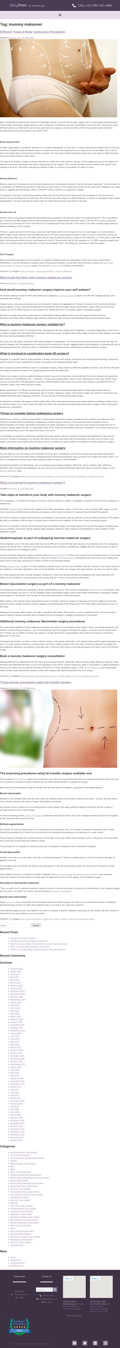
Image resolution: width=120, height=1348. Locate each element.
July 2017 (14, 1089)
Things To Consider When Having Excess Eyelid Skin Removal (37, 949)
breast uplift (60, 476)
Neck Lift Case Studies (20, 1225)
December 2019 (17, 1025)
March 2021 (15, 982)
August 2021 (15, 971)
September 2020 (17, 999)
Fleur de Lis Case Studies (21, 1205)
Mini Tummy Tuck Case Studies (24, 1220)
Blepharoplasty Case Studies (23, 1163)
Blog (11, 271)
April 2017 (14, 1095)
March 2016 (15, 1115)
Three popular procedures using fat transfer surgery (35, 682)
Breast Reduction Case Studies (24, 1186)
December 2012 (17, 1134)
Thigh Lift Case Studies (20, 1242)
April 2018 (14, 1075)
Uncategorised (16, 1245)
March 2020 (15, 1016)
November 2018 (17, 1058)
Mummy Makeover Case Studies (24, 1222)
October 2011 (16, 1140)
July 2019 (14, 1036)
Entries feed (15, 1260)
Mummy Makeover (8, 471)
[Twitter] (84, 1343)
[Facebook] (74, 1343)
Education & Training (19, 1197)
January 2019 (16, 1053)
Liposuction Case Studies (21, 1211)
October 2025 (16, 968)
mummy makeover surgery (87, 676)
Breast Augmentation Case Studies (25, 1175)
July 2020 (14, 1005)
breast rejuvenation (34, 815)
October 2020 (16, 996)
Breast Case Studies (19, 1180)
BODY (12, 1169)
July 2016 (14, 1106)
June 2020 (15, 1008)
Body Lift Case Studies (20, 1172)
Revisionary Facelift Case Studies (25, 1236)
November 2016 (17, 1101)
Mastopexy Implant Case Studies (24, 1217)
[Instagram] (105, 1343)
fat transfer (21, 779)
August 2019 (15, 1033)
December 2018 (17, 1056)
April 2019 (14, 1044)
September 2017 (17, 1084)
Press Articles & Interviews (22, 1231)
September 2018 (17, 1064)
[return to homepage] (27, 5)
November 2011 (17, 1137)
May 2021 (14, 977)
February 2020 (16, 1019)
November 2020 (17, 994)
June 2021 (14, 974)
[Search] (55, 1289)
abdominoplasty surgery (46, 676)
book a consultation (62, 891)
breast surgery (94, 590)
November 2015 (17, 1123)
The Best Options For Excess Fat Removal (28, 941)
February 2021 (16, 985)
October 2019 (16, 1027)
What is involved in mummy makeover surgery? (32, 482)
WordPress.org (16, 1265)
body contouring (27, 271)
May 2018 (14, 1072)
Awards (13, 1160)
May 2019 (14, 1041)
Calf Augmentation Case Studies (24, 1191)
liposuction (71, 476)
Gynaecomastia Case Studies (23, 1208)
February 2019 (16, 1050)
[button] (60, 15)
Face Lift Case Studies (20, 1200)
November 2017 (17, 1081)
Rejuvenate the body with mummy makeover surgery (36, 277)
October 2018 (16, 1061)
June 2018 (14, 1070)
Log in (13, 1257)
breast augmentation (45, 271)
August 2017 (15, 1086)
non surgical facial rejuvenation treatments (75, 874)
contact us (11, 902)
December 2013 (17, 1131)
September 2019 (17, 1030)
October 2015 (16, 1126)
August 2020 (16, 1002)
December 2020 (17, 991)
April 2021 (14, 980)
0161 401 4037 (102, 1311)
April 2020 (15, 1013)
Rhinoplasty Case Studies (21, 1239)
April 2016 (14, 1112)
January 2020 (16, 1022)
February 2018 (16, 1078)
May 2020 (14, 1011)
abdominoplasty (27, 476)
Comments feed (17, 1263)
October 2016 (16, 1103)
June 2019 (14, 1039)
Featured (14, 1203)
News (12, 1228)
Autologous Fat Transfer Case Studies (27, 1158)
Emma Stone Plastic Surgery (23, 938)
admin (31, 38)
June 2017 (14, 1092)
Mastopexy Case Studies (21, 1214)
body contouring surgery (31, 919)
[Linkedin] (95, 1343)
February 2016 (16, 1117)
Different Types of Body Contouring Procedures (32, 32)
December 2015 (17, 1120)
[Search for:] (15, 925)
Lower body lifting (51, 919)
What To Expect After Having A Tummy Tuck (30, 946)
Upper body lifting (86, 919)
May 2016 (14, 1109)
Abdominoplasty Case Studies (23, 1152)
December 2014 (17, 1129)
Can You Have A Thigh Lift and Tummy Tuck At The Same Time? (39, 944)
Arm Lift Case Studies (20, 1155)
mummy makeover (63, 271)
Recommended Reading (20, 1234)
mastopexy (82, 476)
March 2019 (15, 1047)
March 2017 (15, 1098)
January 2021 (16, 988)
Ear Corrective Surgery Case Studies (26, 1194)
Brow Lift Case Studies (20, 1189)
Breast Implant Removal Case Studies (26, 1183)
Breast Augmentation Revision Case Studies (29, 1177)
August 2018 (15, 1067)
